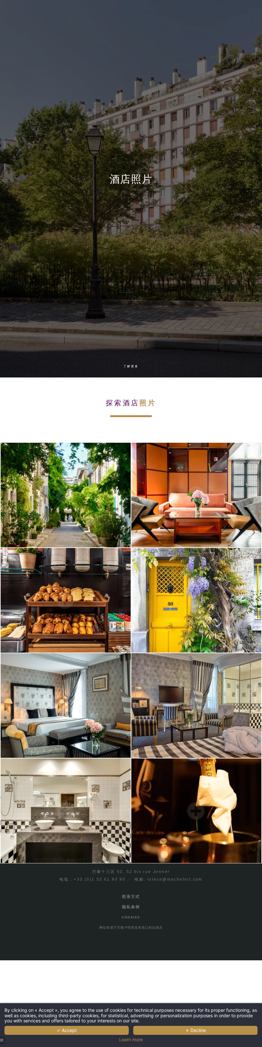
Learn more (131, 1039)
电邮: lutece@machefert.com (169, 879)
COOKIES (131, 917)
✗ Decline (195, 1030)
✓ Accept (67, 1030)
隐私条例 (131, 907)
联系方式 (131, 896)
